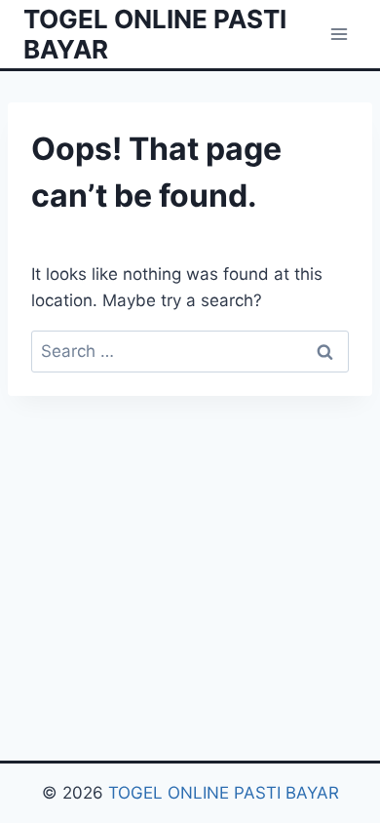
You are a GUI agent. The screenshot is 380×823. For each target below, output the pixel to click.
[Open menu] (339, 34)
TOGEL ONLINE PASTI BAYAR (223, 793)
